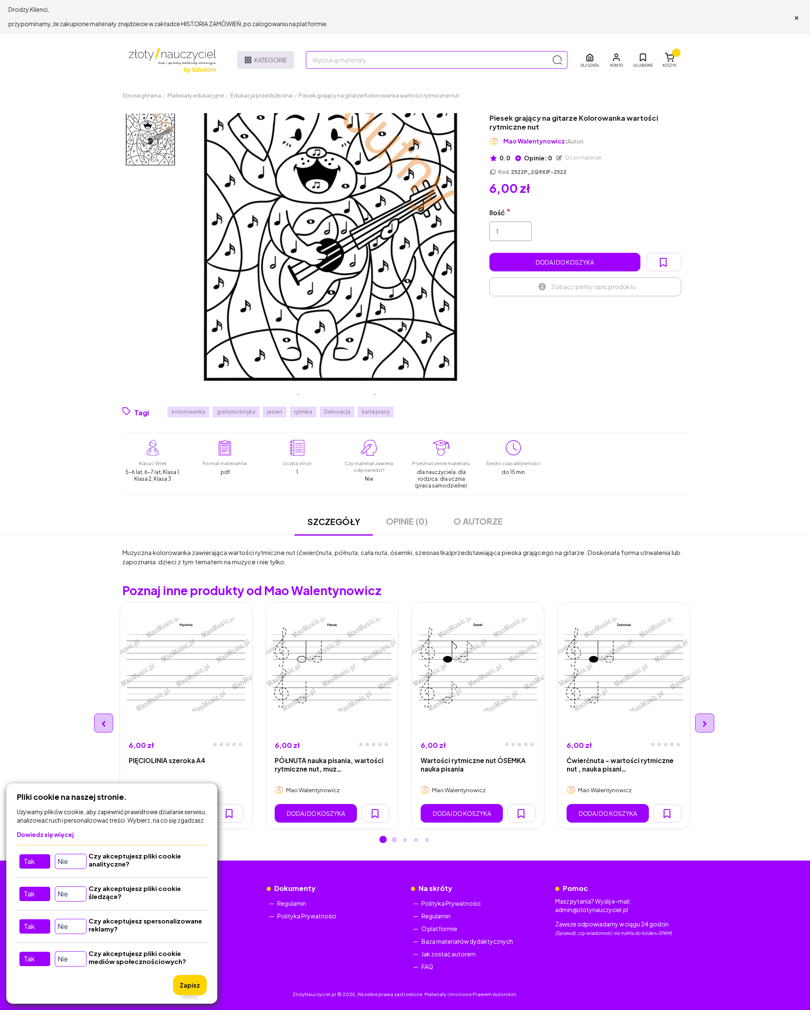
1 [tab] (383, 840)
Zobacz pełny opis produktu (593, 286)
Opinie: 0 (537, 158)
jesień (274, 412)
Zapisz (190, 985)
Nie (62, 861)
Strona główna (141, 95)
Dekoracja (337, 412)
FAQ (427, 966)
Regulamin (291, 903)
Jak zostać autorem (448, 954)
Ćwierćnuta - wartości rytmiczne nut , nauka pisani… (620, 764)
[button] (616, 60)
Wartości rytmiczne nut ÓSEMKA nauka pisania (473, 764)
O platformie (439, 928)
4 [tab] (416, 840)
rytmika (303, 412)
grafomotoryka (236, 412)
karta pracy (375, 412)
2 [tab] (394, 840)
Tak (29, 861)
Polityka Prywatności (306, 916)
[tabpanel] (186, 716)
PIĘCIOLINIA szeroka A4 (167, 760)
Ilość (497, 212)
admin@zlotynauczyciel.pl (591, 909)
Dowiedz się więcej (45, 834)
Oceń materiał (582, 157)
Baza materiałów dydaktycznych (467, 941)
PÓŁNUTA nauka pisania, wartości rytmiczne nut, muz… (329, 764)
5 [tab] (427, 840)
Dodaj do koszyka (565, 262)
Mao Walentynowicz (543, 141)
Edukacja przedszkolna (261, 95)
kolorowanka (188, 412)
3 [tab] (405, 840)
